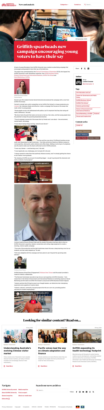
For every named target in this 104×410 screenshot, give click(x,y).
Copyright (17, 407)
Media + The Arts (82, 138)
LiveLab (16, 106)
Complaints (26, 407)
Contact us (77, 4)
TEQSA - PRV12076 (50, 407)
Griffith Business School (51, 73)
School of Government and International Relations (28, 75)
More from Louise (87, 84)
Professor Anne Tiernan (46, 272)
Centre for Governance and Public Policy (86, 96)
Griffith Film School (48, 75)
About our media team (25, 395)
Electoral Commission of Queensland (46, 71)
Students (96, 113)
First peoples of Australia (65, 407)
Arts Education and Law (83, 92)
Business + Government (83, 131)
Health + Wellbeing (82, 134)
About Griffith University (9, 392)
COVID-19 (79, 125)
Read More (9, 366)
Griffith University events (9, 389)
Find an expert (22, 392)
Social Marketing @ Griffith (22, 77)
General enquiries (7, 395)
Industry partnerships (82, 106)
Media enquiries (23, 389)
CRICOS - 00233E (37, 407)
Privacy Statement (7, 407)
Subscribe (5, 398)
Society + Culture (94, 138)
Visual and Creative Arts (83, 116)
